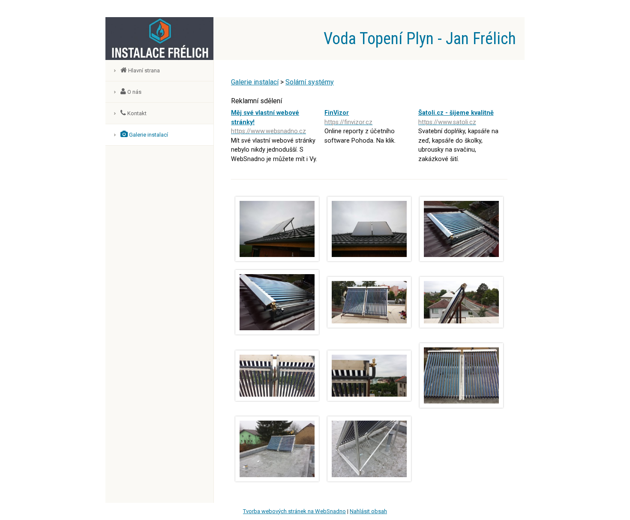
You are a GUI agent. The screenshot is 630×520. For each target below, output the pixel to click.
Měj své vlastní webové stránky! (268, 122)
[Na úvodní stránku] (159, 58)
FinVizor (348, 117)
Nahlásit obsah (368, 511)
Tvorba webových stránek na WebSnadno (294, 511)
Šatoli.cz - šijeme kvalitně (456, 117)
